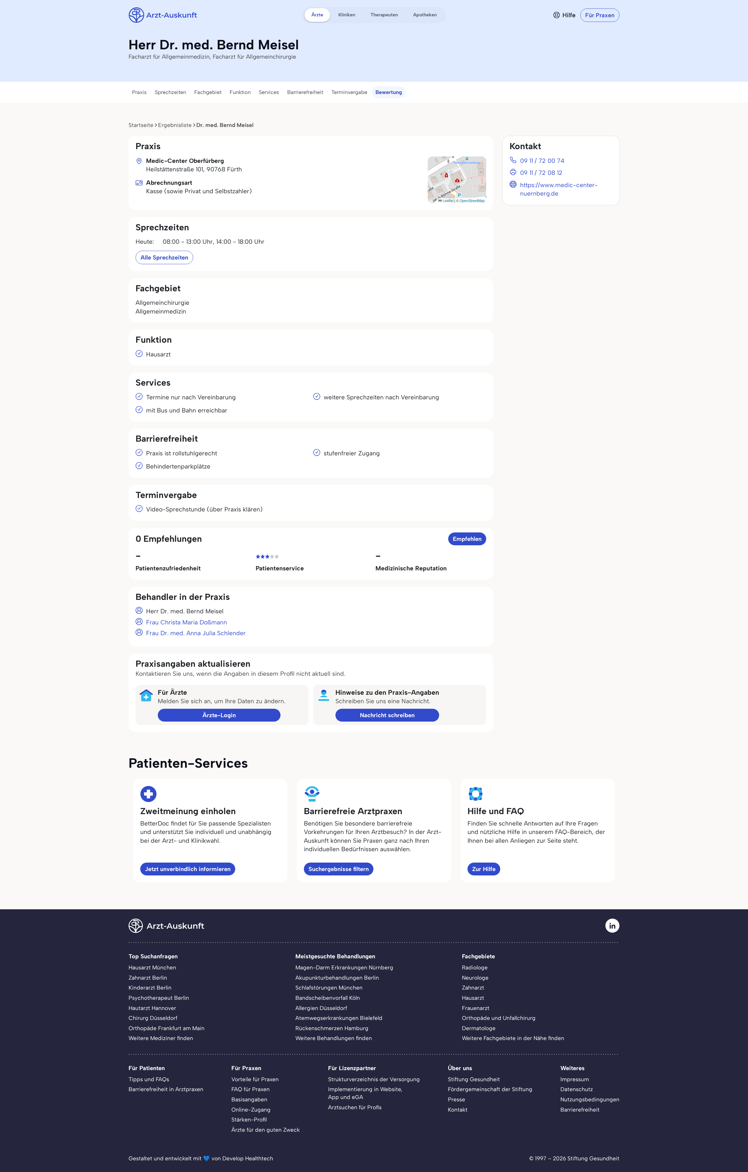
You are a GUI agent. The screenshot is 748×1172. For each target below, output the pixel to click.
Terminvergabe (349, 92)
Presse (456, 1099)
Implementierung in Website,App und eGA (365, 1093)
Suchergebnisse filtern (339, 869)
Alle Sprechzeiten (164, 257)
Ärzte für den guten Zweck (265, 1129)
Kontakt (458, 1109)
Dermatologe (479, 1028)
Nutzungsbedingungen (589, 1099)
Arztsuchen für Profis (355, 1107)
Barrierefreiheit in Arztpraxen (166, 1089)
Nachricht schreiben (387, 715)
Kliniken (346, 15)
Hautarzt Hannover (152, 1008)
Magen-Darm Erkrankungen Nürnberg (344, 967)
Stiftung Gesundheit (474, 1079)
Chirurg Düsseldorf (153, 1018)
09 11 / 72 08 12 (541, 172)
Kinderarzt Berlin (150, 987)
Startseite (141, 125)
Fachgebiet (207, 92)
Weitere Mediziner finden (161, 1038)
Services (269, 92)
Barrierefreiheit (305, 92)
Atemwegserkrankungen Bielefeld (338, 1018)
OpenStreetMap (472, 200)
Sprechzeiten (170, 92)
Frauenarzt (475, 1008)
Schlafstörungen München (329, 987)
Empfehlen (467, 538)
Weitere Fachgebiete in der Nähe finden (513, 1038)
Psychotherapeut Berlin (159, 998)
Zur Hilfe (484, 869)
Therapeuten (384, 15)
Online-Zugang (251, 1109)
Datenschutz (576, 1089)
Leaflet (447, 200)
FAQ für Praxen (250, 1089)
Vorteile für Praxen (255, 1079)
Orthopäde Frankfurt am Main (167, 1028)
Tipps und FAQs (149, 1079)
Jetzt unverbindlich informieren (188, 869)
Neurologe (475, 977)
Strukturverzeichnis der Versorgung (374, 1079)
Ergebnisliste (175, 125)
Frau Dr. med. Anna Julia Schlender (196, 633)
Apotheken (425, 15)
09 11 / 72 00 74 (542, 160)
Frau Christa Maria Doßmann (186, 622)
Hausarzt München (152, 967)
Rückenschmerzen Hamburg (331, 1028)
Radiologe (475, 967)
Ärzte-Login (219, 715)
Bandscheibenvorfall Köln (327, 998)
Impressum (574, 1079)
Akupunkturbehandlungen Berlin (337, 977)
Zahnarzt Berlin (148, 977)
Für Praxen (599, 15)
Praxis (139, 92)
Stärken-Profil (249, 1119)
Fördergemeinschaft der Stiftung (490, 1089)
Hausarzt (473, 998)
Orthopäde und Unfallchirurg (499, 1018)
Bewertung (388, 92)
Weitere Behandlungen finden (333, 1038)
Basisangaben (249, 1099)
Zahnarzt (473, 987)
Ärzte (317, 15)
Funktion (240, 92)
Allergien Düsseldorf (321, 1008)
